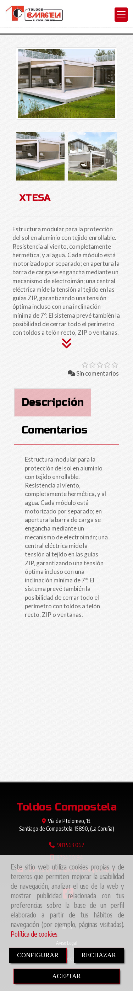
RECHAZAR (99, 955)
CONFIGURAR (38, 955)
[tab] (52, 402)
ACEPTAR (66, 976)
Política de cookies (34, 934)
